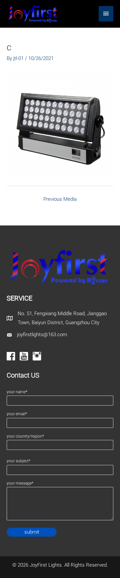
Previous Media (60, 199)
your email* (17, 414)
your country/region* (25, 436)
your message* (20, 483)
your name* (17, 392)
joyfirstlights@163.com (42, 335)
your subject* (18, 461)
